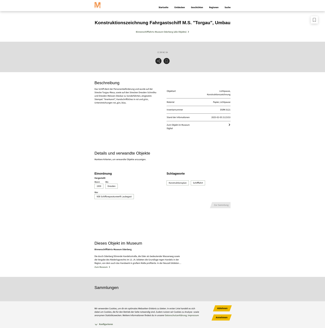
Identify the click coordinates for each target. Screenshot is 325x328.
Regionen (213, 7)
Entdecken (179, 7)
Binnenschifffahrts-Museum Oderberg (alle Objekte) (161, 31)
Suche (228, 7)
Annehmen (222, 317)
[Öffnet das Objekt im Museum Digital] (229, 125)
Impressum (193, 315)
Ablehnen (222, 308)
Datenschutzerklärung (176, 315)
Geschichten (197, 7)
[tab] (162, 324)
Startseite (163, 7)
